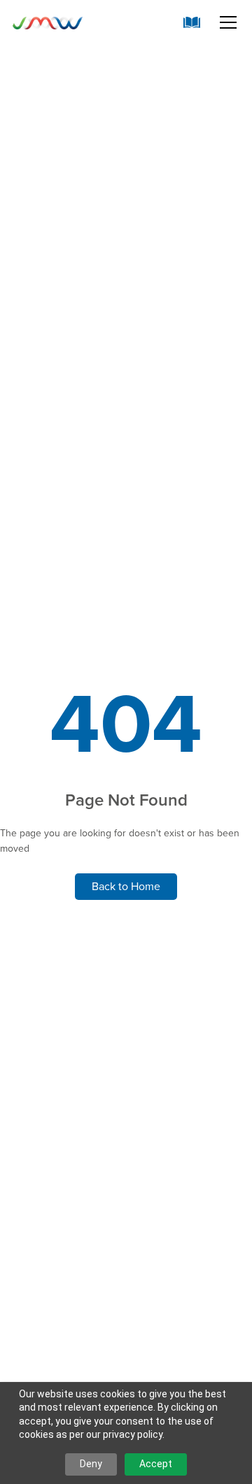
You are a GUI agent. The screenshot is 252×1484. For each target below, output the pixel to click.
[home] (48, 22)
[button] (225, 22)
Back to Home (126, 886)
